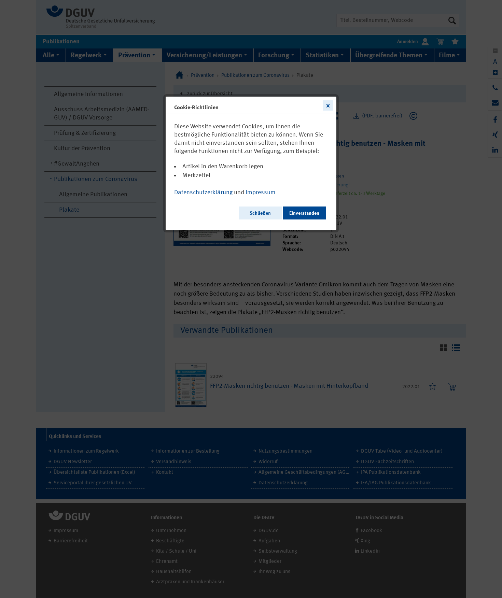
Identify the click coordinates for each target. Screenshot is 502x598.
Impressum (261, 192)
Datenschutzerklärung (203, 192)
